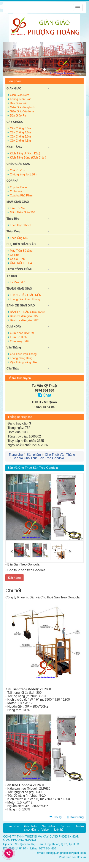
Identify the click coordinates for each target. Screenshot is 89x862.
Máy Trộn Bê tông (21, 250)
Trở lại (57, 817)
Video (45, 829)
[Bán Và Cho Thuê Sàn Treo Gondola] (22, 550)
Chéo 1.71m (17, 170)
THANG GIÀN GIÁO (19, 288)
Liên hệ (58, 829)
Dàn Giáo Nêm (19, 103)
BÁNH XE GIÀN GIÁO (20, 305)
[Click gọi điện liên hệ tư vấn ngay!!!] (8, 853)
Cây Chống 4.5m (20, 140)
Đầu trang (77, 817)
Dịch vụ (65, 826)
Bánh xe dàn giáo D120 (24, 320)
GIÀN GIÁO (13, 88)
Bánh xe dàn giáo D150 (24, 316)
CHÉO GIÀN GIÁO (18, 163)
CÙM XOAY (13, 326)
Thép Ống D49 (19, 238)
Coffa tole (16, 191)
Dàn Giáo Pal (18, 115)
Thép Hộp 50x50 (20, 225)
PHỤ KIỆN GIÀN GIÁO (21, 244)
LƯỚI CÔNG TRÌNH (19, 269)
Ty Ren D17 (17, 282)
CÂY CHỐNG (14, 121)
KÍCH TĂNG (14, 147)
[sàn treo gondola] (40, 550)
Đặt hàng (14, 577)
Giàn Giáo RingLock (22, 107)
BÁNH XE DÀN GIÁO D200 (27, 312)
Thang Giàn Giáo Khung (25, 299)
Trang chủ (12, 826)
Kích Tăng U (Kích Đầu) (25, 153)
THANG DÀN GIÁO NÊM (25, 295)
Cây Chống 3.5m (20, 128)
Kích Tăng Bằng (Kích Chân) (28, 157)
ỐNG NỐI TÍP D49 (21, 263)
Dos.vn (81, 857)
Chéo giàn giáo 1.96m (23, 174)
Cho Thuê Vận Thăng (23, 354)
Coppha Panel (18, 187)
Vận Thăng (13, 347)
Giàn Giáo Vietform (22, 111)
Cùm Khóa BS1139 (22, 333)
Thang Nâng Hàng (21, 358)
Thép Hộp (12, 218)
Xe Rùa (14, 254)
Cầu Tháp (12, 368)
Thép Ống (13, 231)
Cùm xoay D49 (19, 341)
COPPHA (12, 180)
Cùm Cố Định (18, 337)
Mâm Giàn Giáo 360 (22, 212)
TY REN (11, 275)
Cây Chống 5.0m (20, 136)
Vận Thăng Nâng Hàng (24, 362)
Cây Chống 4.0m (20, 132)
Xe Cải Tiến (17, 259)
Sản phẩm (34, 454)
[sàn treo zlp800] (59, 551)
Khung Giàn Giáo (20, 99)
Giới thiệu (30, 826)
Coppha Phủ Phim (21, 195)
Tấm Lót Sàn (18, 208)
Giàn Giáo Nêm (19, 95)
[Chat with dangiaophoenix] (45, 396)
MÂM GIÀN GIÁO (17, 201)
